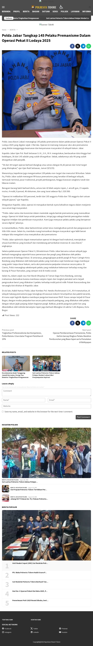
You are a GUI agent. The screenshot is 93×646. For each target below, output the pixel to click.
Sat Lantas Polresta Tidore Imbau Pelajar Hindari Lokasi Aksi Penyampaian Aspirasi (58, 18)
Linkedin (36, 632)
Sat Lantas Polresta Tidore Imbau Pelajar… (20, 482)
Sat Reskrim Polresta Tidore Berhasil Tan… (30, 582)
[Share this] (72, 46)
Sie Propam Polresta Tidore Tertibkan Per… (28, 490)
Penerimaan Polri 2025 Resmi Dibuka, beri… (30, 600)
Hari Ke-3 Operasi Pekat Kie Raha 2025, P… (29, 591)
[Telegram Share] (83, 46)
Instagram (8, 632)
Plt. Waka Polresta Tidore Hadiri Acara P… (29, 572)
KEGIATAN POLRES (13, 480)
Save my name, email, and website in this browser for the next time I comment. (38, 411)
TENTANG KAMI (7, 620)
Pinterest (64, 629)
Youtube (64, 632)
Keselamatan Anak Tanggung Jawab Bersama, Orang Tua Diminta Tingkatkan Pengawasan (15, 375)
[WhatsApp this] (88, 46)
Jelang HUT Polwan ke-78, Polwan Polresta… (29, 499)
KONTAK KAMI (36, 620)
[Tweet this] (77, 46)
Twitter (35, 629)
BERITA (4, 480)
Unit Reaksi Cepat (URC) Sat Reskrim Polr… (30, 563)
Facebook (8, 629)
